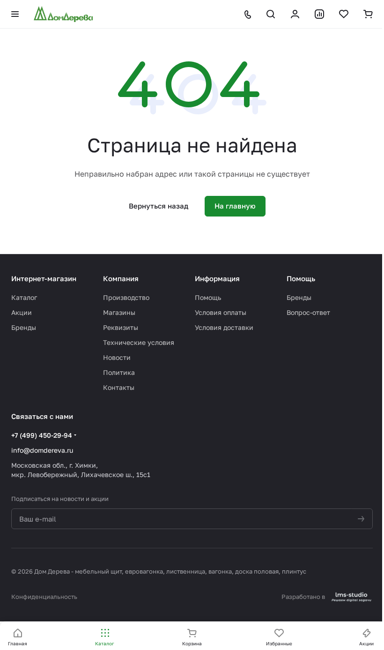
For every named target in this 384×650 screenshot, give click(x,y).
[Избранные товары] (343, 14)
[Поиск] (270, 14)
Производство (126, 297)
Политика (119, 372)
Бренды (23, 327)
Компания (121, 278)
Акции (21, 312)
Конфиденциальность (44, 596)
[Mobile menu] (15, 14)
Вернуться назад (158, 206)
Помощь (208, 297)
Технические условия (138, 342)
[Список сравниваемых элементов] (319, 14)
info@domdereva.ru (42, 450)
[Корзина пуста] (368, 14)
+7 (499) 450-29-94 (41, 435)
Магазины (119, 312)
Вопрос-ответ (308, 312)
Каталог (24, 297)
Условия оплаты (220, 312)
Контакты (118, 387)
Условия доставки (224, 327)
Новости (117, 357)
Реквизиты (120, 327)
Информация (217, 278)
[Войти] (295, 14)
